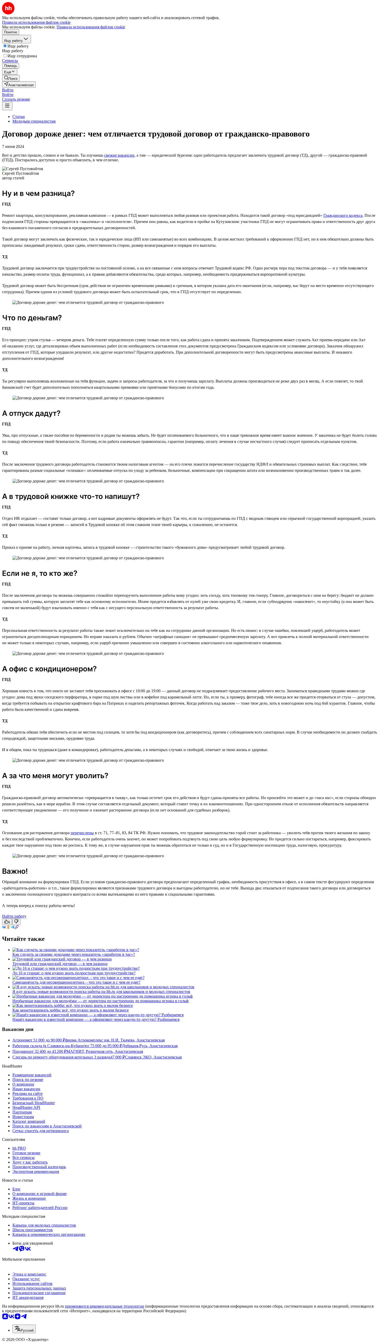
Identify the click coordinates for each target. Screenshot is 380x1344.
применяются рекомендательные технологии (104, 1306)
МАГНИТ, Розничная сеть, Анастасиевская (104, 1051)
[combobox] (24, 1329)
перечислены (82, 833)
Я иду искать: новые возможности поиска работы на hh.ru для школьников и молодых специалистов (101, 991)
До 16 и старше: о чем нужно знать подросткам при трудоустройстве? (73, 973)
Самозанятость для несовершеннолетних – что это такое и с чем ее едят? (76, 982)
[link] (11, 78)
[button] (7, 90)
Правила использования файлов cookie (91, 27)
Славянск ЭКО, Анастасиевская (153, 1057)
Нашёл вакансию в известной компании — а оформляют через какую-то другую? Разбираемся (95, 1019)
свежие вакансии (119, 155)
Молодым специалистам (34, 121)
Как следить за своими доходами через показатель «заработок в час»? (73, 954)
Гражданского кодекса (342, 215)
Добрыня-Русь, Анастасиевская (150, 1046)
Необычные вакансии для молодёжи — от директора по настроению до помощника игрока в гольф (100, 1001)
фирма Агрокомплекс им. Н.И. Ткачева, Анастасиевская (115, 1040)
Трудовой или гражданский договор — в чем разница (60, 963)
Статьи (18, 116)
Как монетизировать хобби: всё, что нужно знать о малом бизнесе (70, 1010)
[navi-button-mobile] (7, 106)
